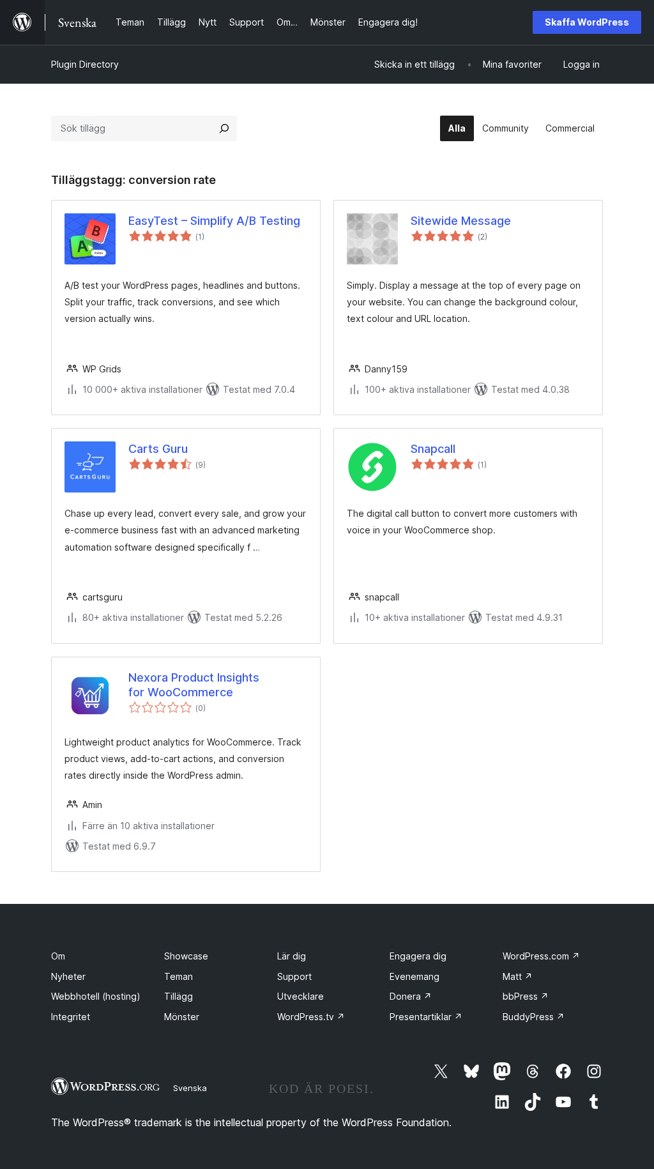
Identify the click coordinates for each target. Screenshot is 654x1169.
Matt (518, 976)
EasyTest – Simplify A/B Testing (214, 220)
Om (58, 956)
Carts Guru (158, 448)
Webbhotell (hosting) (96, 996)
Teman (178, 976)
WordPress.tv (311, 1016)
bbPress (526, 996)
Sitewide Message (461, 220)
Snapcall (433, 448)
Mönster (181, 1016)
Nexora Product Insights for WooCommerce (193, 685)
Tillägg (178, 996)
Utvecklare (300, 996)
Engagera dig (418, 956)
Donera (411, 996)
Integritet (70, 1016)
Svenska (190, 1088)
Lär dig (291, 956)
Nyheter (68, 976)
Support (294, 976)
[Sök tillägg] (224, 128)
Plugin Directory (85, 64)
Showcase (186, 956)
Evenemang (414, 976)
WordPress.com (541, 956)
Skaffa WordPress (587, 22)
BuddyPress (534, 1016)
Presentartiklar (426, 1016)
